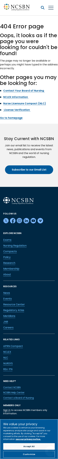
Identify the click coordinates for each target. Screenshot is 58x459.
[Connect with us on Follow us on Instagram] (19, 221)
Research (9, 263)
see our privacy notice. (28, 439)
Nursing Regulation (15, 245)
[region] (29, 439)
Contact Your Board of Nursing (24, 90)
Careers (8, 327)
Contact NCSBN (12, 387)
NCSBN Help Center (13, 392)
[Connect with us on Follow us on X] (6, 221)
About (7, 274)
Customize (29, 454)
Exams (7, 240)
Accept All (28, 446)
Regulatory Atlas (13, 310)
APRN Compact (13, 346)
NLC (5, 357)
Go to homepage (11, 118)
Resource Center (14, 304)
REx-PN (7, 369)
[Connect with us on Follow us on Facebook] (12, 221)
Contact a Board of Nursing (18, 397)
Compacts (10, 251)
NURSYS (8, 363)
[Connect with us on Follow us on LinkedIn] (26, 221)
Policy (7, 257)
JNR (5, 322)
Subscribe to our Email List (29, 169)
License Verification (16, 110)
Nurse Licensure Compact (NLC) (24, 103)
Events (7, 298)
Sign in (6, 410)
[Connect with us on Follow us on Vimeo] (40, 221)
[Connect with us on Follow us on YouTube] (33, 221)
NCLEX (7, 352)
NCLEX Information (16, 97)
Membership (11, 269)
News (6, 293)
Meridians (9, 316)
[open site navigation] (42, 7)
